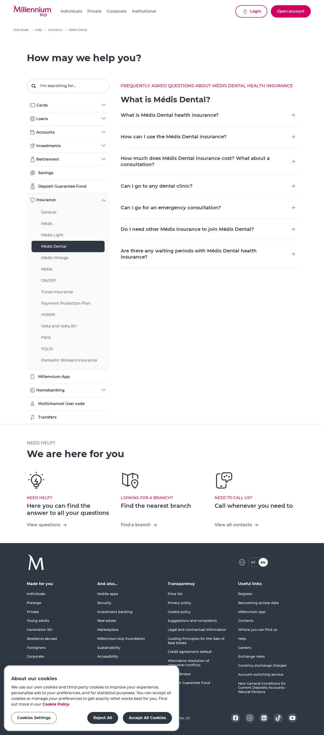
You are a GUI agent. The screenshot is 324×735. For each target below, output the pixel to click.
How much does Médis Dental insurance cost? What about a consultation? (195, 161)
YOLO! (47, 349)
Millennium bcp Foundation (121, 639)
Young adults (38, 621)
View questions (43, 524)
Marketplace (108, 630)
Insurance (55, 30)
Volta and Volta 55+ (59, 326)
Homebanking (50, 390)
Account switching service (260, 674)
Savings (45, 173)
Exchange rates (251, 656)
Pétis (46, 337)
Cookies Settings (34, 718)
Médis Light (52, 235)
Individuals (21, 30)
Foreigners (36, 648)
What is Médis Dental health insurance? (170, 115)
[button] (32, 11)
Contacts (245, 621)
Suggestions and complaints (192, 621)
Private (33, 612)
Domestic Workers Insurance (69, 360)
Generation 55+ (40, 630)
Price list (175, 594)
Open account (291, 11)
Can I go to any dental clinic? (157, 186)
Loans (42, 118)
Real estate (106, 621)
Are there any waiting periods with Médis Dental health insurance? (189, 254)
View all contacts (233, 524)
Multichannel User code (61, 403)
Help (38, 30)
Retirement (47, 159)
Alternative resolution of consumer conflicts (188, 663)
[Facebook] (235, 718)
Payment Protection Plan (65, 303)
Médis (46, 223)
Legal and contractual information (197, 630)
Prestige (34, 603)
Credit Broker (179, 674)
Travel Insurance (57, 292)
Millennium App (54, 376)
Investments (48, 146)
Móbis (46, 269)
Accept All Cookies (147, 718)
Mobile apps (107, 594)
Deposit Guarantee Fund (62, 186)
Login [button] (255, 11)
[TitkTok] (278, 718)
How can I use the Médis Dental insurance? (174, 137)
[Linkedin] (264, 718)
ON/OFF (48, 280)
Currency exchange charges (262, 665)
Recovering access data (258, 603)
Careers (244, 648)
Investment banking (115, 612)
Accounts (45, 132)
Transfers (47, 417)
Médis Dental (53, 246)
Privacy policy (179, 603)
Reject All (102, 718)
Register (245, 594)
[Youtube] (292, 718)
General (48, 212)
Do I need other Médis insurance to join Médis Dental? (187, 229)
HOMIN (48, 314)
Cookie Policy (55, 704)
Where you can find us (257, 630)
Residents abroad (42, 639)
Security (104, 603)
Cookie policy (179, 612)
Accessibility (107, 656)
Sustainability (108, 648)
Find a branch (136, 524)
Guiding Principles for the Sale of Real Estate (196, 641)
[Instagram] (250, 718)
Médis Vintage (55, 258)
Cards (42, 105)
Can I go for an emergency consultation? (171, 207)
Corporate (35, 656)
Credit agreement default (190, 652)
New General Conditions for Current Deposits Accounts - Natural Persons (262, 687)
